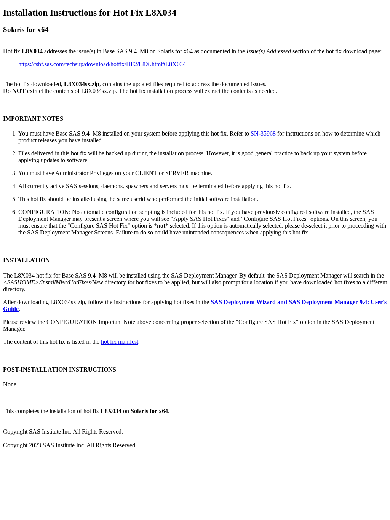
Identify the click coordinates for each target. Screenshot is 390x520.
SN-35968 (263, 133)
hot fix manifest (119, 341)
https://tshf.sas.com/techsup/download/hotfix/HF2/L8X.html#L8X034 (102, 64)
